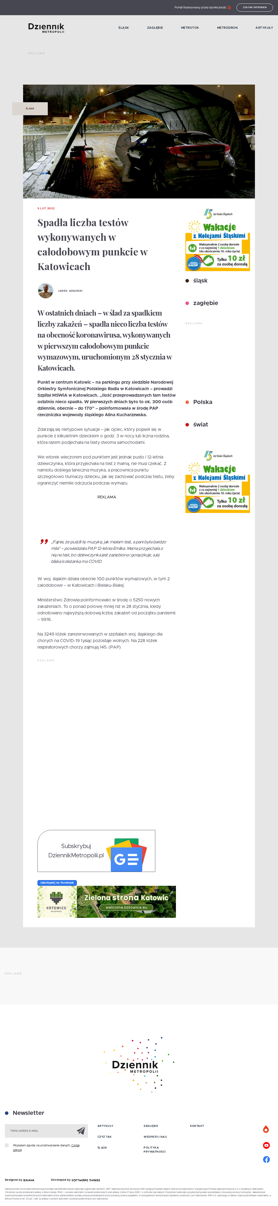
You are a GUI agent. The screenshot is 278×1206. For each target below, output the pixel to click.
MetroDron (227, 27)
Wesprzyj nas (155, 1137)
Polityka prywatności (155, 1149)
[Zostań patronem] (266, 1129)
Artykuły (264, 27)
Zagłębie (155, 27)
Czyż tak (104, 1137)
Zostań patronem (255, 8)
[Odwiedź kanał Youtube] (266, 1144)
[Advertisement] (127, 70)
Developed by (61, 1180)
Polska (202, 402)
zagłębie (205, 303)
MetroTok (190, 27)
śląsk (200, 281)
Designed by (14, 1180)
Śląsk (123, 27)
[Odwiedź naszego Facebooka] (266, 1158)
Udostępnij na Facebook (57, 882)
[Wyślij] (81, 1130)
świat (200, 425)
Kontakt (197, 1126)
